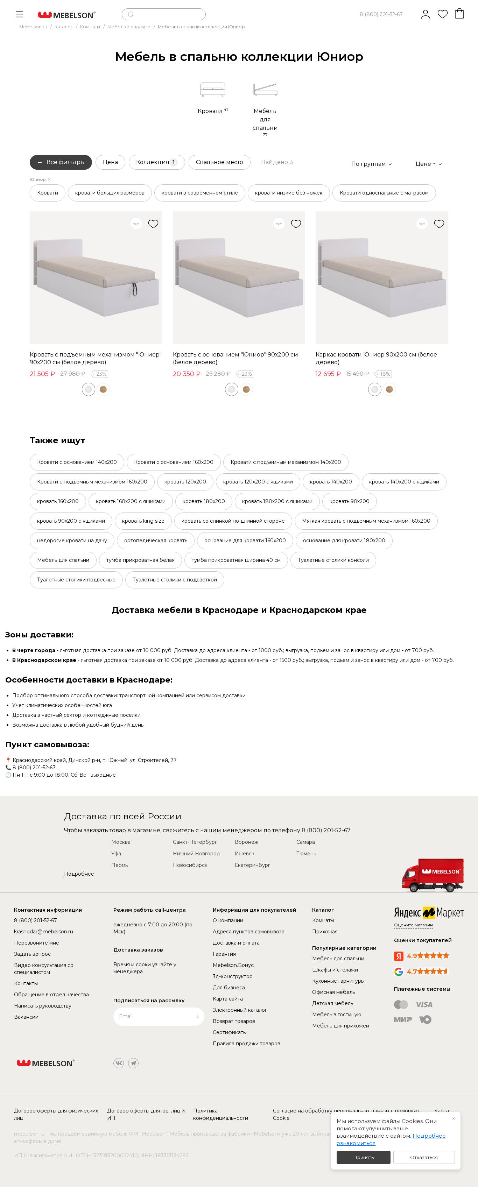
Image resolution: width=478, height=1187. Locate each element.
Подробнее (79, 874)
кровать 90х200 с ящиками (71, 521)
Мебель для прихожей (340, 1026)
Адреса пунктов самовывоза (248, 931)
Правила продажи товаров (246, 1043)
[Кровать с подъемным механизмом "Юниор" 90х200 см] (96, 277)
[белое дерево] (88, 389)
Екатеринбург (252, 865)
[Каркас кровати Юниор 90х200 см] (382, 277)
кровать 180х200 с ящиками (277, 501)
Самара (305, 842)
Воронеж (246, 842)
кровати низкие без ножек (289, 193)
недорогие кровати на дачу (72, 540)
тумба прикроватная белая (140, 560)
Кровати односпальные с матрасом (384, 193)
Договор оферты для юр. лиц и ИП (146, 1114)
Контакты (26, 983)
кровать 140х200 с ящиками (404, 482)
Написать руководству (42, 1006)
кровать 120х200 (185, 482)
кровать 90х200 (350, 501)
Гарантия (224, 954)
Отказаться (424, 1157)
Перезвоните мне (36, 943)
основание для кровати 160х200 (245, 540)
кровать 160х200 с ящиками (131, 501)
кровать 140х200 (331, 482)
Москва (121, 842)
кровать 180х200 (204, 501)
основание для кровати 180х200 (344, 540)
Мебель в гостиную (336, 1014)
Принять (363, 1157)
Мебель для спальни (63, 560)
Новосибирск (190, 865)
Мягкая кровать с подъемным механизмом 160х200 (366, 521)
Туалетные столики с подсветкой (175, 580)
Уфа (116, 853)
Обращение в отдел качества (51, 994)
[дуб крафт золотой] (103, 389)
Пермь (119, 865)
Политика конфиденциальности (220, 1114)
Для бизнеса (229, 987)
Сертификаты (230, 1032)
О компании (228, 920)
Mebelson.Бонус (233, 965)
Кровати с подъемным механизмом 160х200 (92, 482)
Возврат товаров (234, 1021)
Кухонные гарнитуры (338, 981)
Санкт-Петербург (195, 842)
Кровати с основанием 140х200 (77, 462)
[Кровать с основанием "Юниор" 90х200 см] (239, 277)
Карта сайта (228, 999)
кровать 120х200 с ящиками (258, 482)
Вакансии (26, 1017)
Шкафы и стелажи (335, 970)
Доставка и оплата (236, 943)
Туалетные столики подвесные (76, 580)
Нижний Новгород (196, 853)
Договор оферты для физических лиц (56, 1114)
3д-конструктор (233, 976)
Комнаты (323, 920)
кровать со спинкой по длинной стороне (233, 521)
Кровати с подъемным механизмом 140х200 (286, 462)
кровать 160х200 (58, 501)
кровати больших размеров (110, 193)
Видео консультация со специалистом (43, 968)
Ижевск (244, 853)
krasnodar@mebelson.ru (43, 931)
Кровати (47, 193)
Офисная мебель (333, 992)
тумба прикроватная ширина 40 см (236, 560)
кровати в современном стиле (200, 193)
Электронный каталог (240, 1010)
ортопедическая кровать (155, 540)
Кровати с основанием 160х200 (173, 462)
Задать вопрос (32, 954)
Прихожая (325, 931)
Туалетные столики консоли (333, 560)
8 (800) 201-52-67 (381, 14)
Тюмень (306, 853)
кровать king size (143, 521)
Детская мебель (332, 1003)
